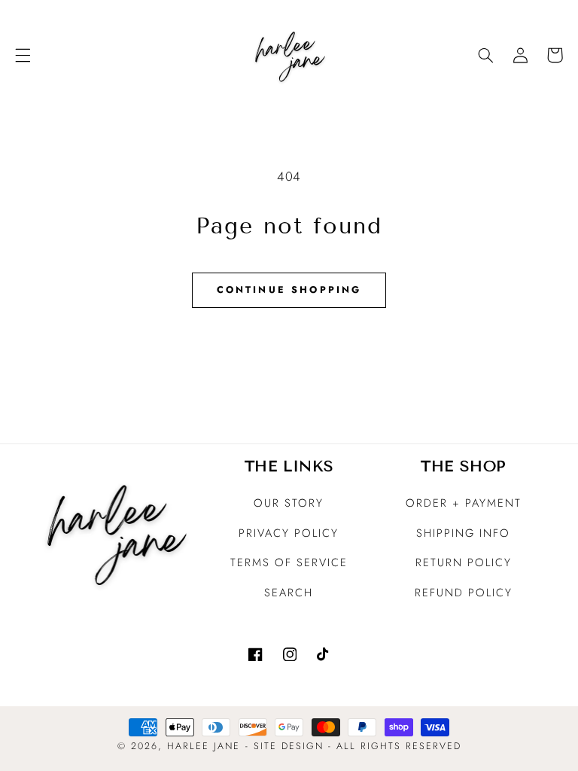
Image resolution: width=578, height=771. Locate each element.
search (288, 592)
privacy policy (289, 533)
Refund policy (464, 592)
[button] (22, 55)
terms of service (289, 562)
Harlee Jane (203, 746)
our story (289, 503)
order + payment (464, 503)
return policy (463, 562)
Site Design (289, 746)
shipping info (463, 533)
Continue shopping (289, 290)
